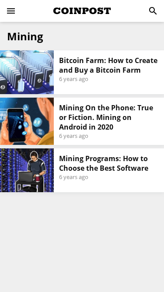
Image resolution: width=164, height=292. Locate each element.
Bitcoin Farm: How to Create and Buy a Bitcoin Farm (108, 65)
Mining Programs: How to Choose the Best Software (103, 163)
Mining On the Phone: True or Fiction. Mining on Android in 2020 (106, 117)
